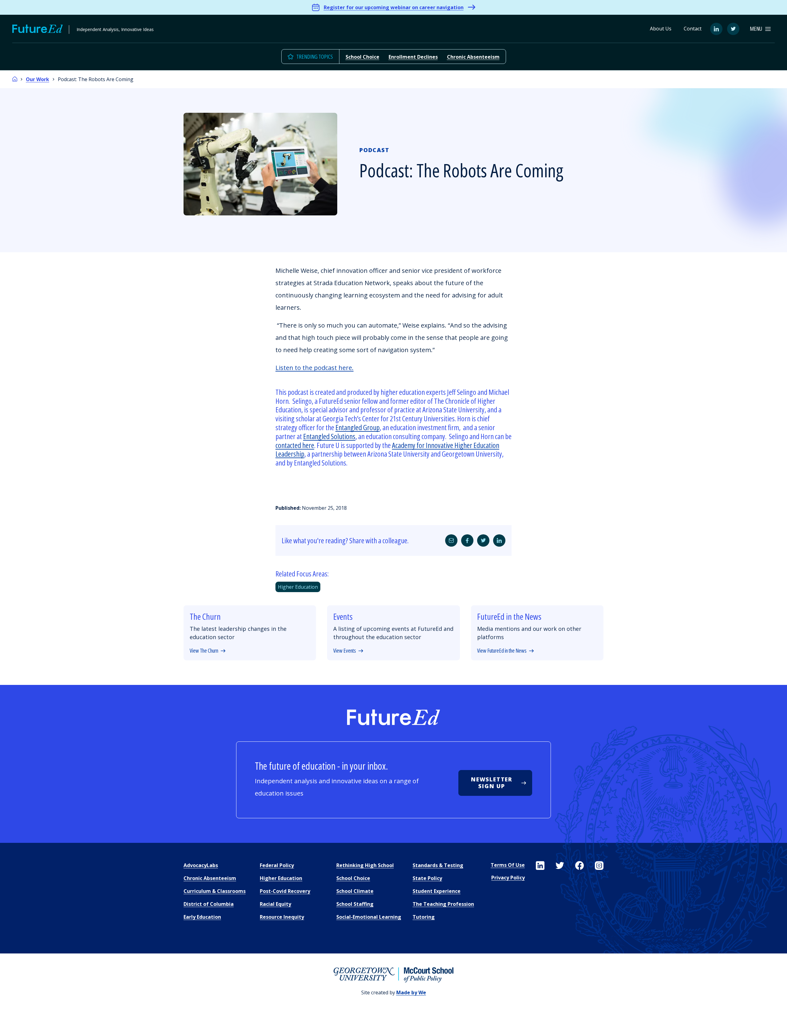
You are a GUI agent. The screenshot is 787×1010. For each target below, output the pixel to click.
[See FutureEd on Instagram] (599, 865)
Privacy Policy (508, 877)
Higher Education (298, 587)
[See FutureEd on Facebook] (579, 865)
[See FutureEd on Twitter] (560, 865)
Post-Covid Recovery (285, 891)
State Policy (427, 878)
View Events (344, 650)
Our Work (37, 79)
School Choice (362, 56)
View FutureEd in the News (502, 650)
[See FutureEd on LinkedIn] (540, 865)
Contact (693, 28)
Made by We (411, 992)
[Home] (14, 79)
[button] (760, 28)
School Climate (355, 891)
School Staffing (355, 904)
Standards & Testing (438, 865)
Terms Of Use (508, 865)
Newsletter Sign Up (491, 783)
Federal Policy (277, 865)
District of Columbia (209, 904)
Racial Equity (275, 904)
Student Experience (437, 891)
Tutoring (424, 917)
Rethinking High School (365, 865)
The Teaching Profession (443, 904)
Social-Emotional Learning (368, 917)
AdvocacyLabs (201, 865)
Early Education (202, 917)
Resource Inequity (282, 917)
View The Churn (204, 650)
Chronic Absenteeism (473, 56)
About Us (660, 28)
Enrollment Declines (413, 56)
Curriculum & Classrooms (215, 891)
